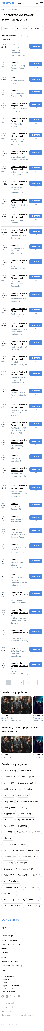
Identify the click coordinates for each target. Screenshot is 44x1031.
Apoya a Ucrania (8, 991)
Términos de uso (8, 1011)
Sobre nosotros (7, 977)
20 (29, 682)
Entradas (36, 46)
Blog (3, 970)
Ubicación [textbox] (21, 3)
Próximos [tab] (24, 36)
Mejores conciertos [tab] (9, 36)
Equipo (4, 982)
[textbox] (6, 927)
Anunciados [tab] (6, 39)
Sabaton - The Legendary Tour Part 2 (19, 594)
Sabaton (14, 45)
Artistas (4, 953)
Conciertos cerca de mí (10, 944)
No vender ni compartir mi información (17, 1015)
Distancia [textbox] (35, 28)
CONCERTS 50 (7, 3)
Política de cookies (8, 1003)
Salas (3, 957)
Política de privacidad (10, 1007)
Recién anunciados (9, 940)
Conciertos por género (9, 9)
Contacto (5, 979)
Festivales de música (9, 961)
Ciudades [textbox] (21, 28)
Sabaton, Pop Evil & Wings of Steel (19, 104)
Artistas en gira (7, 935)
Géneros (4, 948)
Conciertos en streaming (11, 965)
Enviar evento (7, 988)
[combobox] (23, 3)
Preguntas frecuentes (10, 985)
